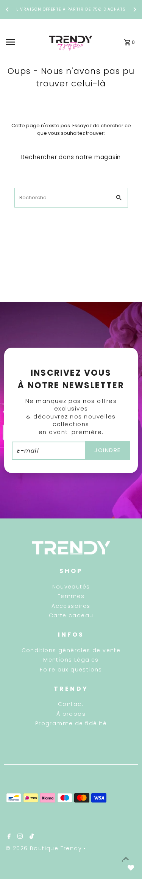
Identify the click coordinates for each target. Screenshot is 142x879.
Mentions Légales (70, 660)
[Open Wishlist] (130, 867)
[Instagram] (19, 837)
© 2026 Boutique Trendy (45, 848)
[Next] (134, 9)
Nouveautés (71, 586)
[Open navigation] (23, 42)
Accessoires (70, 606)
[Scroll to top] (125, 859)
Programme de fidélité (71, 723)
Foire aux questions (71, 669)
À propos (71, 714)
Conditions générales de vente (71, 650)
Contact (71, 704)
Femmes (71, 596)
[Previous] (7, 9)
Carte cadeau (71, 615)
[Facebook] (8, 837)
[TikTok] (31, 837)
